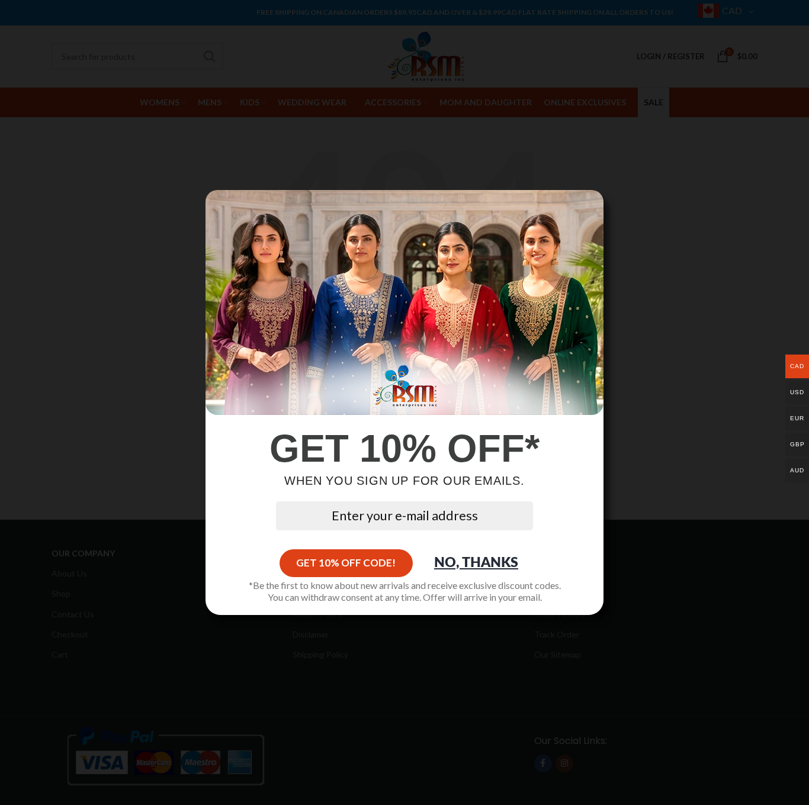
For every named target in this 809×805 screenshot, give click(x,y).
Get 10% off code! (346, 562)
